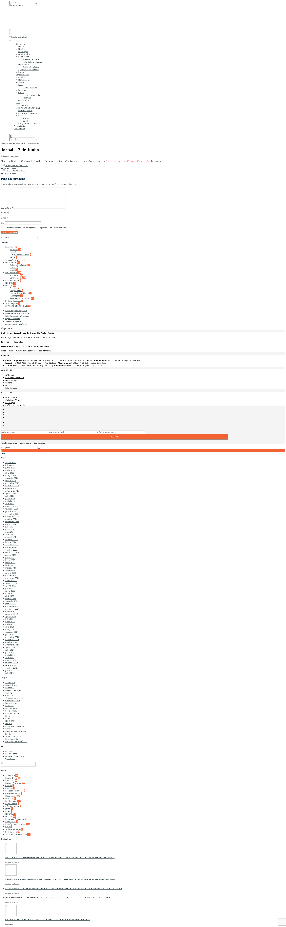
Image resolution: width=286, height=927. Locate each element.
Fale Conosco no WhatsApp (17, 316)
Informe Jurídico (25, 110)
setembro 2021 (12, 614)
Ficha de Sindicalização (32, 62)
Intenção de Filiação (31, 59)
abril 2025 (9, 503)
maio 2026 (10, 470)
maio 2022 (10, 593)
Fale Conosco (19, 128)
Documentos (23, 64)
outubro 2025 (11, 488)
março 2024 (10, 537)
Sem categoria (11, 303)
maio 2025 (10, 501)
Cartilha (13, 267)
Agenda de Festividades (28, 69)
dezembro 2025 (12, 483)
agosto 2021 (10, 616)
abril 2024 (9, 534)
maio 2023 (10, 562)
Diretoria (22, 46)
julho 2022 (10, 588)
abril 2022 (9, 596)
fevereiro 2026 (11, 478)
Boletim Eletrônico (31, 67)
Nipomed (27, 97)
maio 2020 (10, 655)
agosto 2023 (10, 555)
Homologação (24, 80)
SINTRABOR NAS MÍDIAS (29, 108)
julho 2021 (10, 619)
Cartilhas (26, 121)
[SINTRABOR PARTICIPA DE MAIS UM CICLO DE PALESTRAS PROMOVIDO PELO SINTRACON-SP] (11, 915)
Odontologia (23, 100)
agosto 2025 (10, 493)
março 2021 (10, 629)
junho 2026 (10, 467)
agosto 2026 (10, 462)
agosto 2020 (10, 647)
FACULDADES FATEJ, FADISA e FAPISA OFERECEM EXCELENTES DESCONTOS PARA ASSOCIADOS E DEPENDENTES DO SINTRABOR (63, 889)
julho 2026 (10, 465)
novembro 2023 (12, 547)
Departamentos (22, 74)
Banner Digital (16, 278)
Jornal (37, 143)
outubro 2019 (11, 668)
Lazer (20, 85)
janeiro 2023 (10, 573)
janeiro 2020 (10, 665)
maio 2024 (10, 532)
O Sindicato (20, 44)
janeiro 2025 (10, 511)
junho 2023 (10, 560)
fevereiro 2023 (11, 570)
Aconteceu (23, 105)
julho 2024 (10, 526)
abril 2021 (9, 627)
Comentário (7, 208)
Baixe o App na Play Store (16, 310)
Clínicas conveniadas (32, 95)
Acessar (8, 751)
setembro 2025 (12, 491)
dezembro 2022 (12, 575)
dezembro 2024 (12, 514)
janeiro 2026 (10, 480)
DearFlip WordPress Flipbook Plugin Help (127, 161)
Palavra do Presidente (27, 113)
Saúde (21, 92)
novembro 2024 (12, 516)
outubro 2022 (11, 580)
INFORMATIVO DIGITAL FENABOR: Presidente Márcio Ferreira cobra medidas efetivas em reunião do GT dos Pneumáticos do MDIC (57, 898)
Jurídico (21, 77)
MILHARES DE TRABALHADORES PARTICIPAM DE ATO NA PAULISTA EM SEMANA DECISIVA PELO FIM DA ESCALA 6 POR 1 (60, 858)
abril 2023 (9, 565)
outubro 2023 (11, 550)
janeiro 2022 (10, 603)
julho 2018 (10, 673)
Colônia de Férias (30, 87)
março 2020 (10, 660)
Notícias (19, 103)
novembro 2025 (12, 485)
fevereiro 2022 (11, 601)
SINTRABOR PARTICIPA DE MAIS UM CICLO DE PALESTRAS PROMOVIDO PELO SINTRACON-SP (47, 920)
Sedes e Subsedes (13, 301)
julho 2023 (10, 557)
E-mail (4, 217)
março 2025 (10, 506)
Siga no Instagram (13, 321)
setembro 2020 (12, 644)
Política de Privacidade (15, 405)
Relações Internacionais (28, 123)
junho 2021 (10, 621)
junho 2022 (10, 591)
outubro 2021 (11, 611)
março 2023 (10, 568)
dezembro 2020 (12, 637)
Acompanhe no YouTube (16, 324)
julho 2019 (10, 670)
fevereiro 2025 (11, 509)
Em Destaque (11, 272)
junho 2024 (10, 529)
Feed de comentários (14, 756)
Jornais (26, 118)
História (21, 49)
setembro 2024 (12, 521)
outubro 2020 (11, 642)
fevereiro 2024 (11, 539)
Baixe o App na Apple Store (17, 313)
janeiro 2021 (10, 634)
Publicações (23, 115)
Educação (22, 90)
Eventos (21, 72)
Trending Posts (6, 839)
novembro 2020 (12, 639)
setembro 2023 (12, 552)
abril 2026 (9, 473)
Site (2, 223)
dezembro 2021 (12, 606)
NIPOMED (9, 283)
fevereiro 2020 (11, 662)
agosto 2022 (10, 585)
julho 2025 (10, 496)
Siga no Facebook (12, 318)
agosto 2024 (10, 524)
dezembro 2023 (12, 544)
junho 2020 (10, 652)
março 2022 (10, 598)
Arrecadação (19, 126)
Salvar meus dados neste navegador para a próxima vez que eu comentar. (36, 227)
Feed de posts (11, 753)
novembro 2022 (12, 578)
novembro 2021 (12, 609)
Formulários (23, 56)
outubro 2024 (11, 519)
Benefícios (20, 82)
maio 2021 (10, 624)
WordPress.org (11, 759)
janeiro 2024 (10, 542)
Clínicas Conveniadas (14, 260)
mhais (10, 143)
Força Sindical (24, 54)
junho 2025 (10, 498)
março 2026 (10, 475)
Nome (4, 212)
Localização (23, 51)
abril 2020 (9, 657)
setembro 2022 (12, 583)
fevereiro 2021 (11, 632)
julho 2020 (10, 650)
